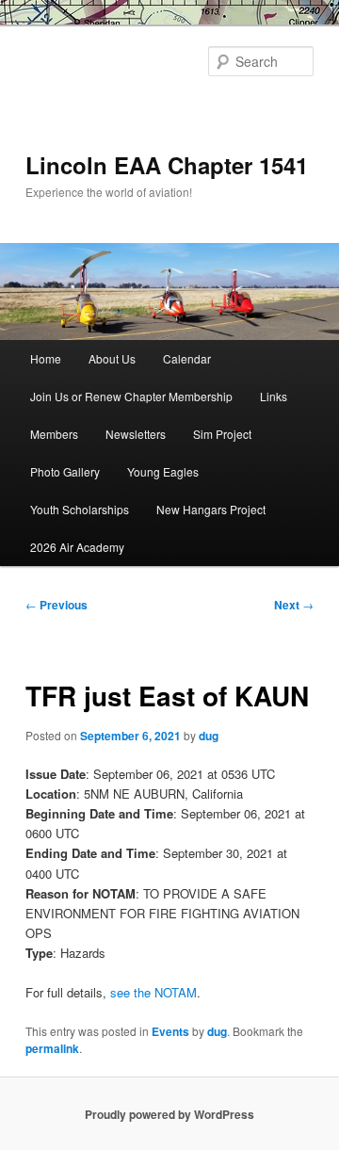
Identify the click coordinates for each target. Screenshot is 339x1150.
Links (273, 396)
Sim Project (222, 434)
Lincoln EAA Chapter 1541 (166, 165)
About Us (112, 358)
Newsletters (135, 434)
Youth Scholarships (79, 509)
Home (45, 358)
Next (294, 604)
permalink (52, 1048)
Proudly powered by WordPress (169, 1114)
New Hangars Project (211, 509)
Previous (56, 604)
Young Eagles (163, 471)
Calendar (187, 358)
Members (54, 434)
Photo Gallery (65, 471)
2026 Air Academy (77, 547)
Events (170, 1031)
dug (208, 735)
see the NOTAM (153, 992)
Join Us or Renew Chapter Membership (131, 396)
